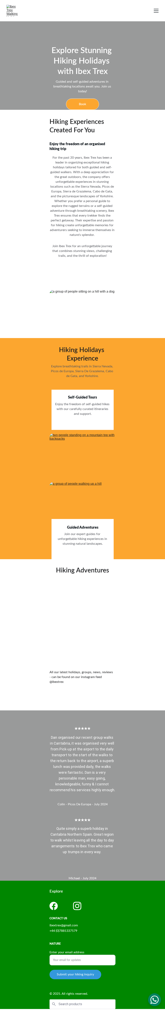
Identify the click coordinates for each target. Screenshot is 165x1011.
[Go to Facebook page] (54, 906)
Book (82, 104)
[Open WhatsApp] (154, 999)
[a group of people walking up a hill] (83, 504)
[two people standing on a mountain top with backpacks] (83, 455)
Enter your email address (67, 952)
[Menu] (156, 10)
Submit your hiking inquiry (75, 974)
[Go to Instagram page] (77, 906)
